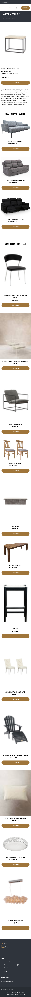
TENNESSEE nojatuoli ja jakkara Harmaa (15, 755)
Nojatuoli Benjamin (15, 424)
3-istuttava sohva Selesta (15, 219)
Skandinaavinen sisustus (11, 968)
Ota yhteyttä (14, 992)
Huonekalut (6, 18)
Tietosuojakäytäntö (12, 994)
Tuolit (13, 18)
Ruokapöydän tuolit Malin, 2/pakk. (15, 692)
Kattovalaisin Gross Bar (15, 921)
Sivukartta (22, 994)
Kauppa (25, 8)
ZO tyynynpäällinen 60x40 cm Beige (15, 818)
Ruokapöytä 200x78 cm (15, 565)
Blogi (5, 971)
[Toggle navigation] (3, 7)
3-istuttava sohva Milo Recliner (15, 180)
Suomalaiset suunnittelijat (11, 965)
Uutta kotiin (7, 962)
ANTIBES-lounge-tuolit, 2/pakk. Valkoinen (15, 361)
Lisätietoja (15, 82)
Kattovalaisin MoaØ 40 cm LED (15, 857)
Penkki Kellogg (15, 526)
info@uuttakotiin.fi (5, 2)
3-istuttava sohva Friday (15, 141)
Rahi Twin (15, 629)
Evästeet (21, 992)
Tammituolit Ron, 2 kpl (15, 463)
